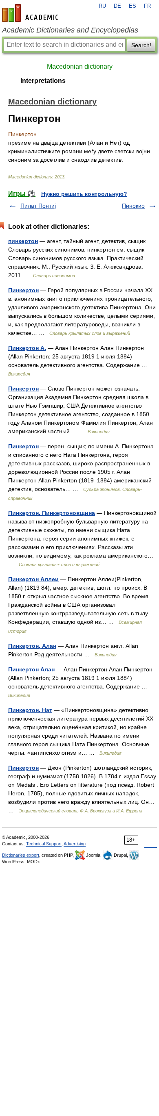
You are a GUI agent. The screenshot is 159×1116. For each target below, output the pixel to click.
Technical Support (44, 843)
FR (147, 6)
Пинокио (133, 205)
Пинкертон (23, 290)
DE (117, 6)
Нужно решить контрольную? (84, 194)
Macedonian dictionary (80, 66)
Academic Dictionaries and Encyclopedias (70, 30)
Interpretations (43, 80)
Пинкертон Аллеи (33, 579)
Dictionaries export (20, 855)
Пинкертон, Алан (32, 646)
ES (132, 6)
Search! (141, 45)
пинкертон (23, 241)
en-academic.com (31, 13)
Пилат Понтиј (38, 205)
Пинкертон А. (27, 348)
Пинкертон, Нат (30, 710)
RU (102, 6)
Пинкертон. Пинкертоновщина (51, 513)
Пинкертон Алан (31, 669)
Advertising (75, 843)
